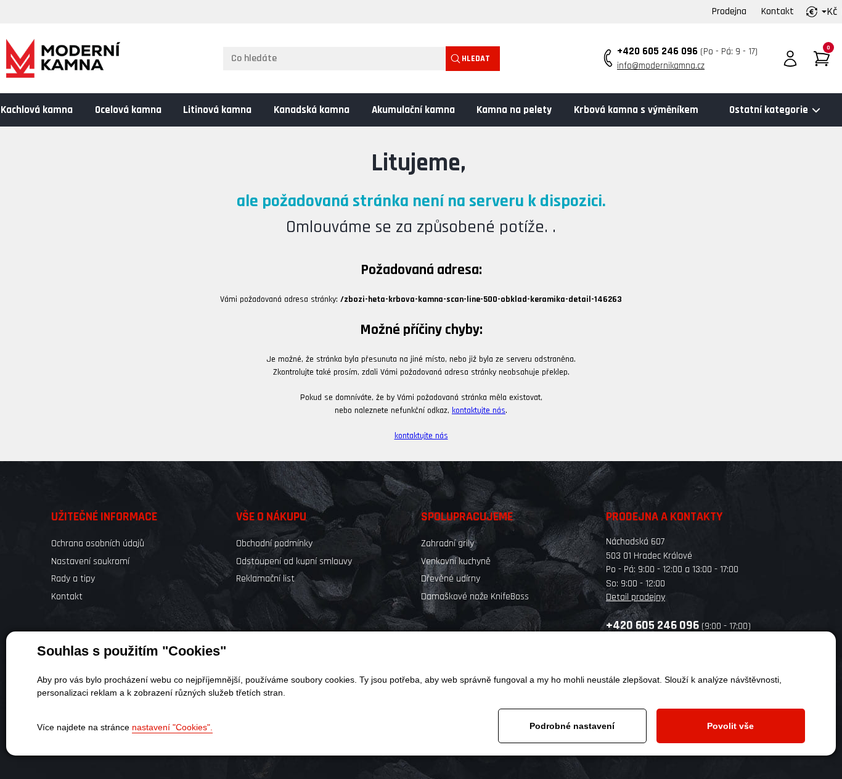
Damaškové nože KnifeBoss (475, 596)
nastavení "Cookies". (172, 727)
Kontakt (777, 11)
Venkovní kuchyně (456, 561)
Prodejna (729, 11)
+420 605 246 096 (657, 51)
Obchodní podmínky (274, 543)
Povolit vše (730, 726)
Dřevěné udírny (450, 578)
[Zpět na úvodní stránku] (63, 58)
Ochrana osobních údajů (97, 543)
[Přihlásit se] (790, 58)
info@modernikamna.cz (661, 66)
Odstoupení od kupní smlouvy (294, 561)
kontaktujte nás (478, 410)
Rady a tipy (73, 578)
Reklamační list (265, 578)
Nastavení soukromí (90, 561)
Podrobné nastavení (572, 726)
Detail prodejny (635, 597)
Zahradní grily (447, 543)
